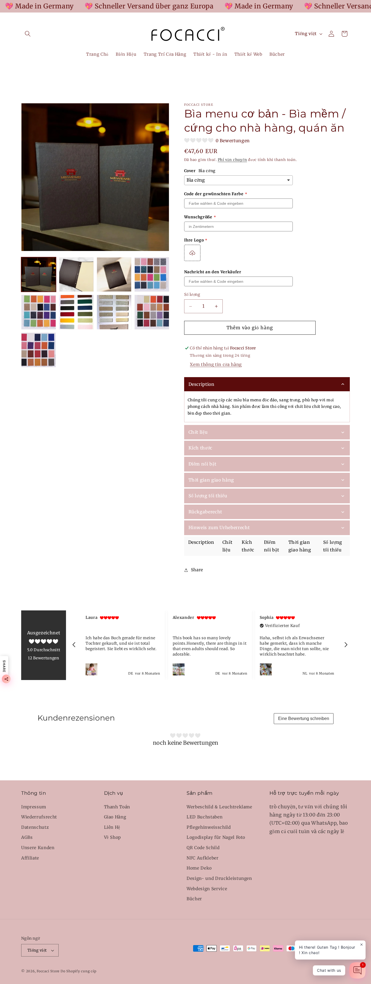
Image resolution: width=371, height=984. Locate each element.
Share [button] (197, 569)
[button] (27, 33)
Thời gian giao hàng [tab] (211, 480)
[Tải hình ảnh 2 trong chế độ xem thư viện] (76, 274)
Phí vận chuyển (232, 160)
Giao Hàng (115, 817)
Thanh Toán (117, 806)
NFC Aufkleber (203, 858)
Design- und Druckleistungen (219, 878)
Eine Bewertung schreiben (303, 718)
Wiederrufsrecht (39, 817)
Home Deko (199, 868)
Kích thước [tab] (200, 448)
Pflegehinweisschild (209, 827)
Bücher (194, 898)
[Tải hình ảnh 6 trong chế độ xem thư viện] (76, 312)
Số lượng (192, 294)
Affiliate (30, 858)
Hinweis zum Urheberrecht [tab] (219, 527)
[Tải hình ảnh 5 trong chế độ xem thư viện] (38, 312)
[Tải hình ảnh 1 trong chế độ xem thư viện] (38, 274)
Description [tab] (201, 384)
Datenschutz (35, 827)
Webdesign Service (207, 888)
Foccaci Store (48, 971)
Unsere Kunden (38, 847)
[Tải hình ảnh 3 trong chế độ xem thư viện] (114, 274)
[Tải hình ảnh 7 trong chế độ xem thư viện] (114, 312)
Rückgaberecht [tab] (205, 511)
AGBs (27, 837)
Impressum (33, 806)
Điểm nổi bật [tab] (202, 464)
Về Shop (112, 837)
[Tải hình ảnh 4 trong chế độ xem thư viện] (151, 274)
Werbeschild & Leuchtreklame (219, 806)
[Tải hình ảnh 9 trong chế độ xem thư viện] (38, 350)
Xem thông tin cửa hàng (216, 364)
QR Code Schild (203, 847)
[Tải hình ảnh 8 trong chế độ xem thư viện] (151, 312)
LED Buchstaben (204, 817)
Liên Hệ (112, 827)
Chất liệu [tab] (198, 432)
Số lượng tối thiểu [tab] (207, 496)
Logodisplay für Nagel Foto (216, 837)
